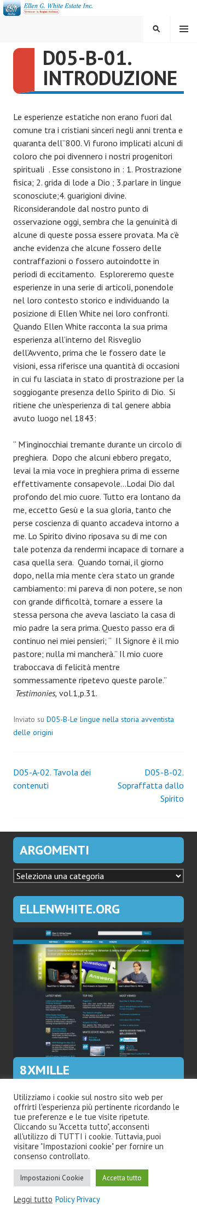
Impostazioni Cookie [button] (52, 1178)
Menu (183, 28)
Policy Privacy (77, 1199)
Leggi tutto (33, 1199)
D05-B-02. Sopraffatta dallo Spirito (151, 785)
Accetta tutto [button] (122, 1178)
